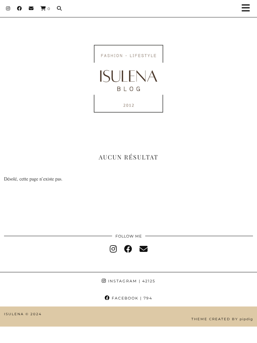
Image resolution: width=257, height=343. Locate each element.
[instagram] (113, 249)
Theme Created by (222, 319)
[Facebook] (19, 8)
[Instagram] (8, 8)
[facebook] (128, 249)
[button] (248, 8)
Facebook (131, 298)
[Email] (31, 8)
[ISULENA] (128, 68)
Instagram (130, 281)
